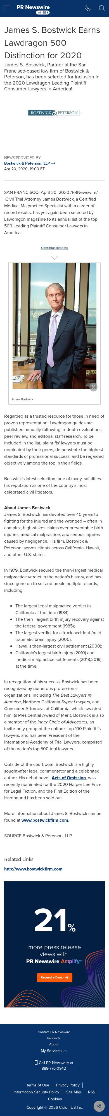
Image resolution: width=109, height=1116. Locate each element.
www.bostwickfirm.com (45, 820)
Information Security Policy (36, 1092)
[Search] (102, 8)
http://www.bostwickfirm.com (33, 869)
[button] (54, 114)
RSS (91, 1092)
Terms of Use (37, 1085)
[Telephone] (87, 8)
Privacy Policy (68, 1085)
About (53, 1044)
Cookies (55, 1099)
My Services (52, 1051)
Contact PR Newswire (54, 1032)
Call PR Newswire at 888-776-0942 (55, 1065)
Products (54, 1038)
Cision (64, 1107)
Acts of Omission (69, 778)
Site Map (73, 1092)
